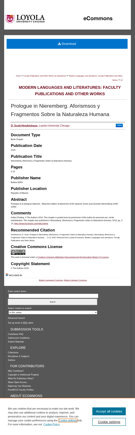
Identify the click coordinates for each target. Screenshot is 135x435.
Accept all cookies (109, 411)
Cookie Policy (51, 424)
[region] (67, 416)
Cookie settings (68, 420)
